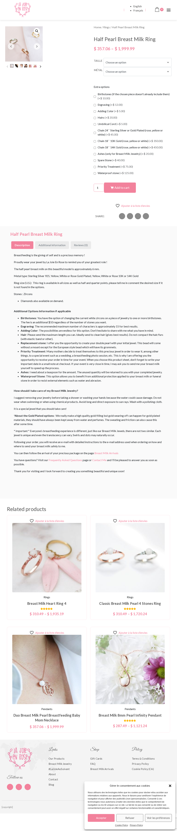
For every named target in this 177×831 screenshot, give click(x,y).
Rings (106, 27)
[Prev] (7, 66)
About (52, 774)
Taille (98, 60)
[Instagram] (28, 787)
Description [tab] (22, 245)
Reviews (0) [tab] (81, 245)
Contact (53, 779)
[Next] (40, 66)
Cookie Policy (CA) (143, 769)
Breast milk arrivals (102, 769)
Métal (98, 70)
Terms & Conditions (143, 758)
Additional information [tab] (52, 245)
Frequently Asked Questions (65, 460)
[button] (170, 785)
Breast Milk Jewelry (60, 763)
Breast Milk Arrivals (106, 453)
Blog (51, 784)
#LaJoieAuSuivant (59, 769)
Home (97, 27)
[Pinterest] (19, 787)
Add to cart (121, 187)
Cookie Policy (121, 825)
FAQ (92, 763)
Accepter (101, 817)
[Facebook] (10, 787)
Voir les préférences (158, 817)
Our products (56, 758)
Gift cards (96, 758)
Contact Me (99, 460)
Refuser (129, 817)
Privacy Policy (136, 825)
